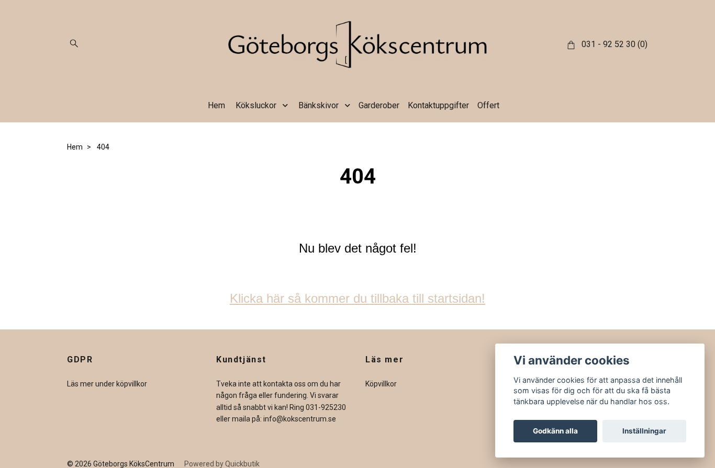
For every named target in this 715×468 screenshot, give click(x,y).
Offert (488, 105)
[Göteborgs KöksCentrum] (357, 44)
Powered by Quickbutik (222, 464)
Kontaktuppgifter (438, 105)
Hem (216, 105)
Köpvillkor (381, 384)
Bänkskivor (318, 105)
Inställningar (644, 431)
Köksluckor (256, 105)
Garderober (379, 105)
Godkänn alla (555, 431)
